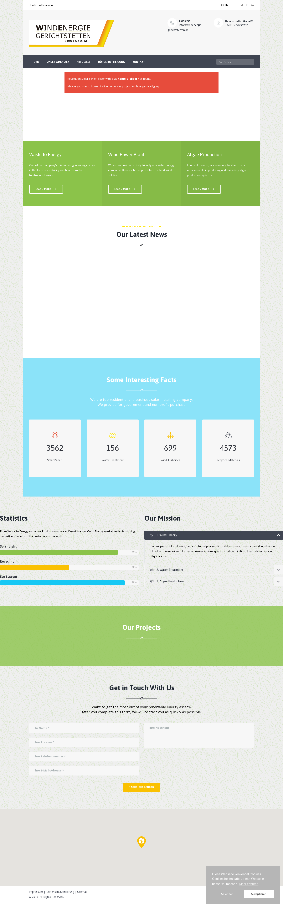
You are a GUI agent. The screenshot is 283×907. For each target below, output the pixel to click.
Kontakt (138, 62)
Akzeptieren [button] (258, 893)
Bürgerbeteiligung (111, 62)
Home (35, 62)
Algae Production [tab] (170, 581)
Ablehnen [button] (227, 893)
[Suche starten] (220, 62)
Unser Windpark (58, 62)
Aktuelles (83, 62)
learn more (43, 189)
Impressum (36, 892)
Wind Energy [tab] (166, 535)
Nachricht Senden (141, 787)
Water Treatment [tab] (170, 569)
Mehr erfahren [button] (248, 884)
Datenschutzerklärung (60, 892)
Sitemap (82, 892)
